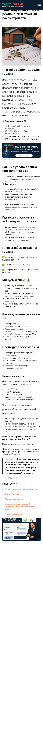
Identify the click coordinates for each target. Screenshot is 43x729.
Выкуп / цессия (12, 494)
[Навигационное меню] (39, 5)
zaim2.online (10, 459)
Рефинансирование (14, 499)
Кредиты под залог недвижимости (21, 489)
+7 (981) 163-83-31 (10, 478)
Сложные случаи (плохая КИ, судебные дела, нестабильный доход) (19, 506)
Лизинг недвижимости (15, 514)
